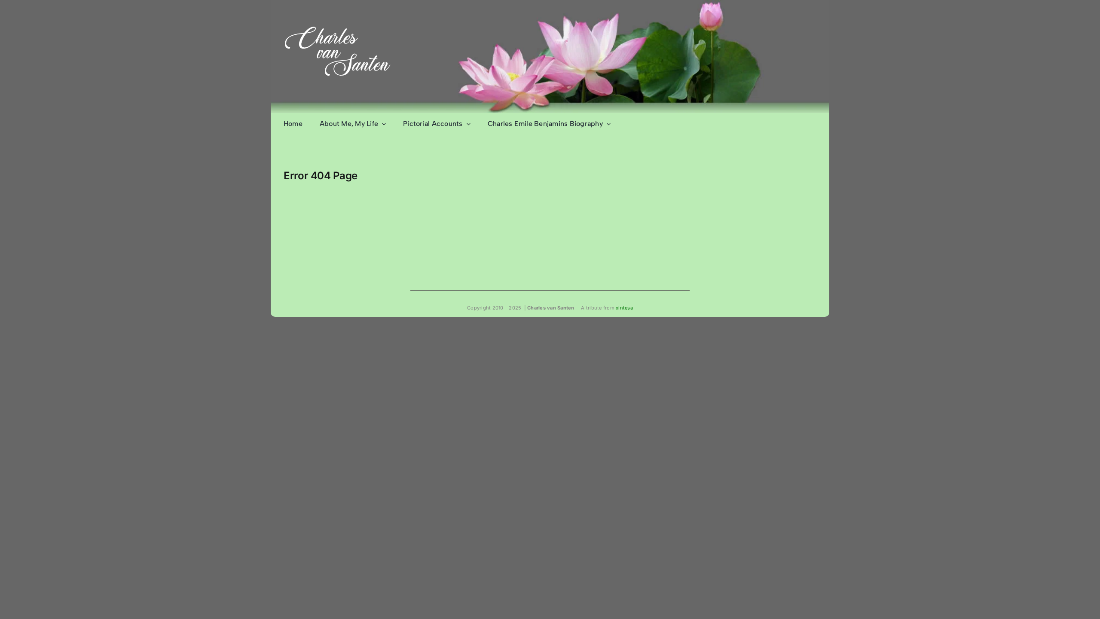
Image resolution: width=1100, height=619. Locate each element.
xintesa (624, 308)
